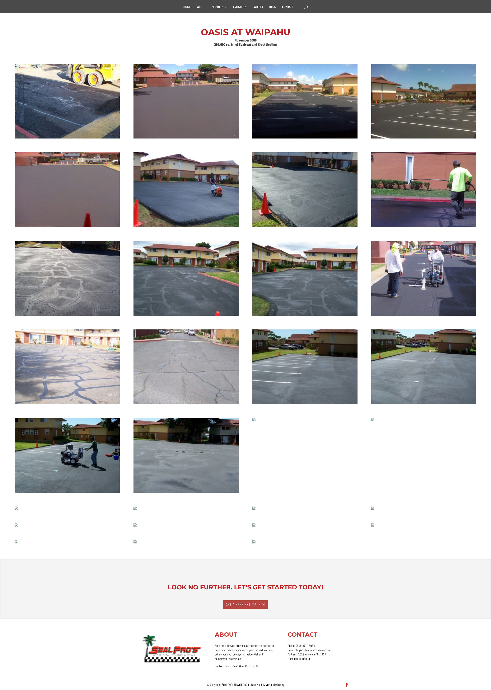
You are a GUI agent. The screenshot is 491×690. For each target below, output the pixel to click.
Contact (287, 7)
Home (187, 7)
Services (217, 7)
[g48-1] (135, 526)
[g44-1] (135, 543)
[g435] (67, 227)
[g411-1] (253, 510)
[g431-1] (304, 227)
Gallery (257, 7)
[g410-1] (372, 510)
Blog (272, 7)
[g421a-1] (185, 404)
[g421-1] (304, 404)
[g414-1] (16, 510)
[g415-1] (372, 421)
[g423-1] (423, 315)
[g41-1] (67, 138)
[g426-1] (67, 315)
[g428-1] (423, 227)
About (201, 7)
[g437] (304, 138)
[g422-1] (67, 404)
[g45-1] (16, 543)
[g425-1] (185, 315)
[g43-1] (253, 543)
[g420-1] (423, 404)
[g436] (423, 138)
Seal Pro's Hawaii (232, 685)
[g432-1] (185, 227)
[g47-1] (253, 526)
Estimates (239, 7)
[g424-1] (304, 315)
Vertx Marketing (275, 685)
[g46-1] (372, 526)
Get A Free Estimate (243, 604)
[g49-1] (16, 526)
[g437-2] (185, 138)
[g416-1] (253, 421)
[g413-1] (135, 510)
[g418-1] (185, 493)
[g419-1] (67, 493)
